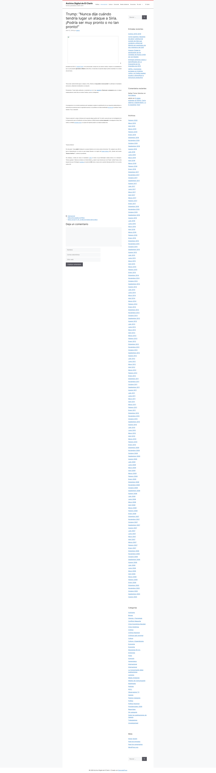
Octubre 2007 (133, 522)
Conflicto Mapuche (134, 621)
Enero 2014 (132, 307)
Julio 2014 (131, 290)
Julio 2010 (131, 427)
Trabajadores (132, 720)
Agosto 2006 (132, 562)
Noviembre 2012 (133, 347)
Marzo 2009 (132, 473)
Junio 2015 (132, 258)
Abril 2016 (131, 229)
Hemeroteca (132, 661)
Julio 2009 (131, 462)
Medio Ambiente (124, 4)
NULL (130, 689)
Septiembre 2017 (134, 181)
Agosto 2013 (132, 321)
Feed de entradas (134, 741)
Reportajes (132, 709)
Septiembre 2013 (134, 318)
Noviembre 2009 (134, 450)
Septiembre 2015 (134, 249)
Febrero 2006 (133, 580)
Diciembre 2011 (133, 379)
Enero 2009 (132, 479)
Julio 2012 (131, 358)
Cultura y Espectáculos (136, 641)
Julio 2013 (131, 324)
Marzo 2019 (132, 129)
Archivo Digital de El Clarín (79, 3)
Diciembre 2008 (133, 482)
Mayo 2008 (132, 502)
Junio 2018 (132, 155)
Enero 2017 (132, 203)
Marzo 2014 (132, 301)
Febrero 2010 (132, 442)
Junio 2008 (132, 499)
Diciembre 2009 (133, 447)
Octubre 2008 (133, 488)
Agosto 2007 (132, 528)
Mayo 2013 (132, 330)
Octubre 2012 (132, 350)
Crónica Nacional (134, 633)
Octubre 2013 (133, 315)
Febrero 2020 (132, 120)
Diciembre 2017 (133, 172)
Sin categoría (132, 712)
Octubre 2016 (133, 212)
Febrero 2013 (132, 338)
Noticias (131, 686)
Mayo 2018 (132, 158)
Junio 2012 (132, 361)
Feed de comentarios (135, 744)
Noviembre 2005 (134, 588)
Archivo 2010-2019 (134, 34)
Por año (139, 4)
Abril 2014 (131, 298)
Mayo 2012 (132, 364)
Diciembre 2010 (133, 413)
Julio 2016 (131, 221)
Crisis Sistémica (133, 627)
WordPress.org (133, 747)
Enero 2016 (132, 238)
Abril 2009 (131, 470)
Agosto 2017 (132, 183)
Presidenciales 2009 (135, 706)
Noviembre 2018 (133, 140)
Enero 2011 (132, 410)
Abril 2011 (131, 402)
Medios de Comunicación (136, 681)
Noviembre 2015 (133, 244)
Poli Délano (132, 95)
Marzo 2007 (132, 542)
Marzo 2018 (132, 163)
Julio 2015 (131, 255)
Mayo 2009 (132, 468)
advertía (99, 90)
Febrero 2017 (132, 201)
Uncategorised (133, 723)
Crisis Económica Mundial (137, 624)
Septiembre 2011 (134, 387)
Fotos (130, 655)
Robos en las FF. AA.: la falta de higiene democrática (82, 219)
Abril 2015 (131, 264)
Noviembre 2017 (133, 175)
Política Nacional (133, 704)
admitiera (82, 162)
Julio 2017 (131, 186)
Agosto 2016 (132, 218)
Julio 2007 (131, 531)
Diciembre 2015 (133, 241)
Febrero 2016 (132, 235)
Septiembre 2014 (134, 284)
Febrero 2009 (133, 476)
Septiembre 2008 (134, 491)
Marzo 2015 (132, 267)
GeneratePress (122, 770)
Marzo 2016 (132, 232)
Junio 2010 (132, 430)
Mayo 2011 (132, 399)
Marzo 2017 (132, 198)
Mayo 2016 (132, 226)
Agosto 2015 (132, 252)
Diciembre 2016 (133, 206)
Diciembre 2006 (133, 551)
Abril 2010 (131, 436)
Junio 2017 (132, 189)
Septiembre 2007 (134, 525)
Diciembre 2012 (133, 344)
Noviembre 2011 (133, 381)
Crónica (130, 630)
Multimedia (132, 683)
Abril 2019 (131, 126)
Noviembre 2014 (133, 278)
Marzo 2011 (132, 404)
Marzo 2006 (132, 577)
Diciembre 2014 (133, 275)
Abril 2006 (131, 574)
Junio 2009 (132, 465)
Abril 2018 (131, 160)
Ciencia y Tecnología (135, 618)
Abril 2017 (131, 195)
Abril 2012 (131, 367)
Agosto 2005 (132, 597)
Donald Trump (79, 66)
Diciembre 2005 (133, 585)
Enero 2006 (132, 582)
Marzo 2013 (132, 336)
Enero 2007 (132, 548)
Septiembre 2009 (134, 456)
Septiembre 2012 (134, 353)
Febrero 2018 (132, 166)
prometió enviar (77, 122)
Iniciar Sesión (132, 739)
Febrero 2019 (132, 132)
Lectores (131, 675)
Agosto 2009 (132, 459)
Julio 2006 (131, 565)
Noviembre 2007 (134, 519)
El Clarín (147, 4)
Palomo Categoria (134, 698)
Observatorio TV (133, 692)
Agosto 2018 (132, 149)
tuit (90, 90)
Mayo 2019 (132, 123)
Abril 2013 (131, 333)
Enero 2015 (132, 272)
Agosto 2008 (132, 493)
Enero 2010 (132, 445)
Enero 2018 (132, 169)
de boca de (110, 107)
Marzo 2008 (132, 508)
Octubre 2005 (133, 591)
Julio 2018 (131, 152)
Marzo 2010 (132, 439)
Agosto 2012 (132, 356)
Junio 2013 (132, 327)
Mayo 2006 (132, 571)
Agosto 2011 (132, 390)
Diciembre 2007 (133, 516)
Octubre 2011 (132, 384)
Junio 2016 (132, 224)
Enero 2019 (132, 135)
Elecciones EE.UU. (134, 650)
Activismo (131, 612)
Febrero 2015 (132, 269)
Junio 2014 (132, 292)
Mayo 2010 (132, 433)
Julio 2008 (131, 496)
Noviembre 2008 (134, 485)
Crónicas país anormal (135, 635)
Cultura (110, 4)
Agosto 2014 (132, 287)
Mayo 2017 (132, 192)
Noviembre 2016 (133, 209)
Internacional (104, 4)
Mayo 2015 (132, 261)
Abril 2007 (131, 539)
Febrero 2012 (132, 373)
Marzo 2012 (132, 370)
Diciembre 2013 (133, 310)
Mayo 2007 (132, 536)
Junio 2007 (132, 534)
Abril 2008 (131, 505)
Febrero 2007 (132, 545)
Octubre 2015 (132, 247)
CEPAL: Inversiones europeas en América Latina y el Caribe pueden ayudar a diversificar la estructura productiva (137, 73)
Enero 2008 (132, 513)
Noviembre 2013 (133, 313)
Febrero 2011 (132, 407)
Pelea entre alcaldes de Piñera (76, 217)
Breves (130, 615)
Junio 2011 (131, 396)
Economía (116, 4)
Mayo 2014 (132, 295)
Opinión (130, 695)
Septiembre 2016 (134, 215)
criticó (90, 157)
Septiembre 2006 (134, 559)
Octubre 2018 (132, 143)
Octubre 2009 (133, 453)
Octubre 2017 (132, 178)
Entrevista (133, 4)
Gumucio (131, 658)
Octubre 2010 (133, 419)
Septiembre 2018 (134, 146)
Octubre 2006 (133, 557)
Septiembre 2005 (134, 594)
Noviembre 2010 (133, 416)
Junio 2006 (132, 568)
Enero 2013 (132, 341)
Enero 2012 (132, 376)
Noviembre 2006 (134, 554)
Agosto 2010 (132, 425)
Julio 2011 (131, 393)
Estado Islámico (105, 151)
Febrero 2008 (132, 511)
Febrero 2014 (132, 304)
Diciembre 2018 (133, 137)
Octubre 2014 (133, 281)
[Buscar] (144, 17)
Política (97, 4)
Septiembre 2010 (134, 422)
